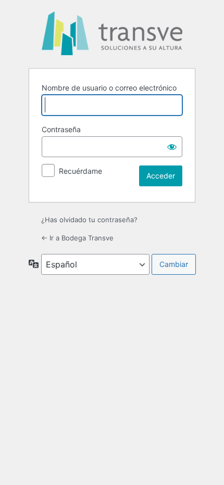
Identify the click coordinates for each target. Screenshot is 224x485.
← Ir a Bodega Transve (77, 238)
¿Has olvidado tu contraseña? (89, 219)
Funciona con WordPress (112, 33)
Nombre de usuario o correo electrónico (109, 87)
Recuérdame (80, 171)
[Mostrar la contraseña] (171, 146)
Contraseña (61, 129)
